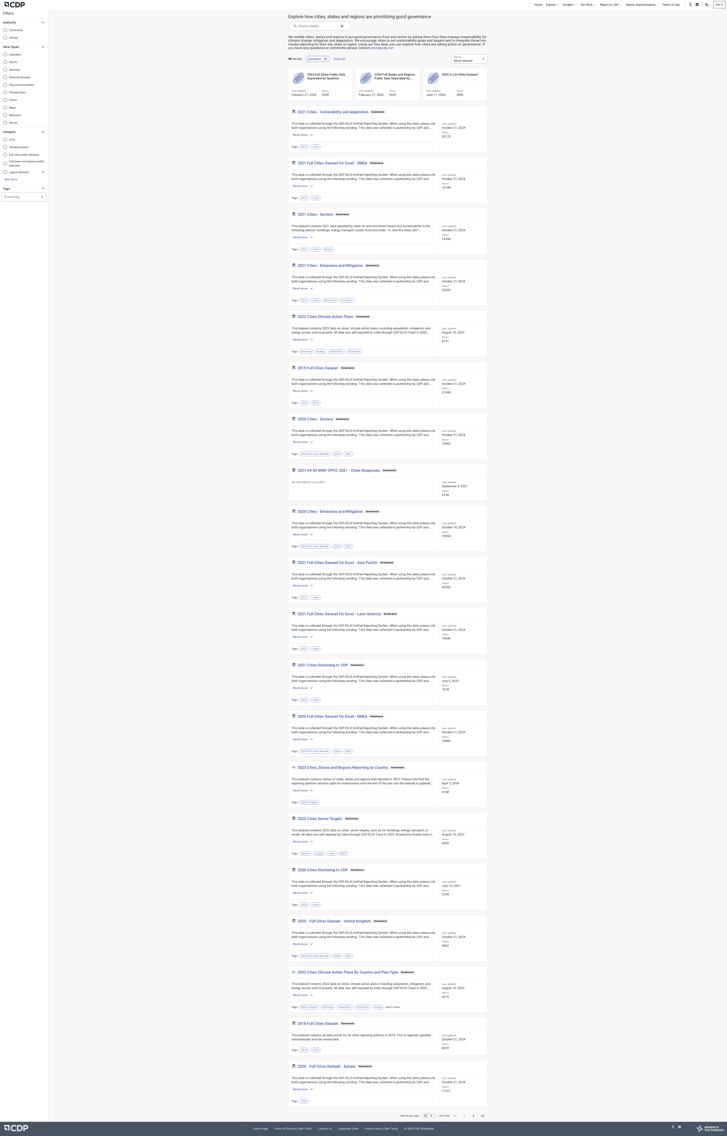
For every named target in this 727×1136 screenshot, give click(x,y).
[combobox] (19, 196)
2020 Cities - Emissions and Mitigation (330, 511)
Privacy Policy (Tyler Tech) (381, 1128)
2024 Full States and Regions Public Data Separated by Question (394, 76)
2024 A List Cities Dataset (460, 74)
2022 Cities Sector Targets (320, 818)
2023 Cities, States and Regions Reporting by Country (343, 767)
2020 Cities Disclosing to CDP (323, 870)
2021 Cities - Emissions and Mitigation (330, 265)
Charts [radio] (13, 62)
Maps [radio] (12, 107)
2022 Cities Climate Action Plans (325, 316)
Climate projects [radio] (18, 147)
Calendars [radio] (15, 54)
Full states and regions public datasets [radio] (26, 163)
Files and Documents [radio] (21, 84)
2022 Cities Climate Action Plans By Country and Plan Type (348, 972)
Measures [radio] (15, 115)
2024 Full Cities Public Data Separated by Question (326, 76)
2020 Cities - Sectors (315, 419)
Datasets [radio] (14, 69)
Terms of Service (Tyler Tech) (293, 1128)
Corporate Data (348, 1128)
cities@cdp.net (382, 48)
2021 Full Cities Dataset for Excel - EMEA (332, 163)
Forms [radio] (13, 99)
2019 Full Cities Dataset (318, 368)
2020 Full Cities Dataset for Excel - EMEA (332, 716)
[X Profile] (690, 5)
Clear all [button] (339, 58)
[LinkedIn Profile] (697, 5)
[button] (706, 4)
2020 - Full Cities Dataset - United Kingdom (334, 921)
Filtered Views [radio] (17, 92)
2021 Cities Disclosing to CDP (323, 665)
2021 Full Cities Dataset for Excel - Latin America (339, 614)
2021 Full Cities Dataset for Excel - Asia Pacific (337, 562)
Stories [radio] (13, 122)
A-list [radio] (12, 139)
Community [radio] (16, 30)
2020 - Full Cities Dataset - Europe (327, 1066)
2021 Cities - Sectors (315, 214)
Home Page (260, 1128)
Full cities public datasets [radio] (24, 154)
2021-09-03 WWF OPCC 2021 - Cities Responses (339, 470)
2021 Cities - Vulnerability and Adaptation (333, 112)
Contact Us (325, 1128)
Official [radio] (13, 37)
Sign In (719, 4)
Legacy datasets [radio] (19, 172)
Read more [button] (300, 134)
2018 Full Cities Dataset (318, 1023)
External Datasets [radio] (19, 77)
